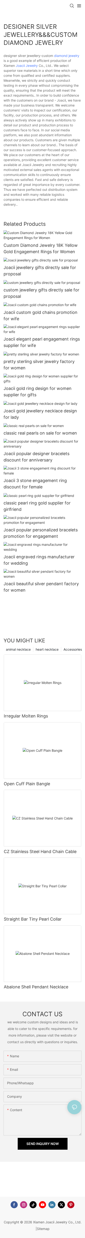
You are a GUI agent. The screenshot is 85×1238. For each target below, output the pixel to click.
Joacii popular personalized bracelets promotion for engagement (41, 533)
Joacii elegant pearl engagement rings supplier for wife (42, 342)
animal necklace (18, 649)
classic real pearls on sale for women (40, 433)
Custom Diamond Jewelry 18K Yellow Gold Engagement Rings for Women (41, 248)
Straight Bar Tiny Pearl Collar (33, 919)
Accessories (73, 649)
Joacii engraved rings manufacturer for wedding (39, 560)
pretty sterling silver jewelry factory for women (39, 364)
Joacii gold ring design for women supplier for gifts (38, 391)
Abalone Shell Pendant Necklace (36, 986)
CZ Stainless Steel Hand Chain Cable (40, 851)
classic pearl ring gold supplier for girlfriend (37, 506)
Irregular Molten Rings (26, 715)
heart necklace (47, 649)
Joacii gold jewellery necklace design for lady (40, 414)
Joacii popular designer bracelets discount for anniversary (36, 456)
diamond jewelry (66, 56)
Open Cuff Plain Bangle (27, 783)
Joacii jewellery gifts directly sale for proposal (40, 270)
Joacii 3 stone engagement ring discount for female (35, 483)
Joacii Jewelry (27, 66)
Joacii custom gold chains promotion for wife (40, 315)
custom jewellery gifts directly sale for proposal (41, 293)
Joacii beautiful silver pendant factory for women (41, 587)
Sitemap (43, 1229)
